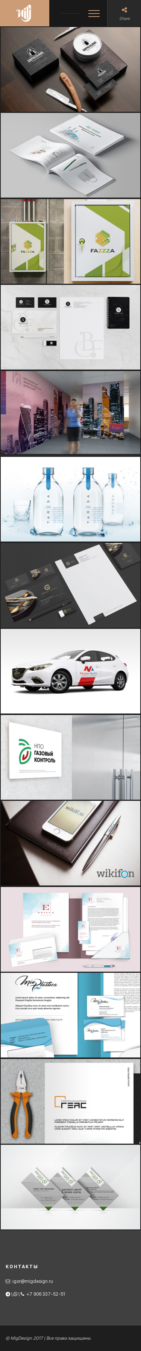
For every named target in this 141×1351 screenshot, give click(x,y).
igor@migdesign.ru (32, 1281)
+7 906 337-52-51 (45, 1294)
